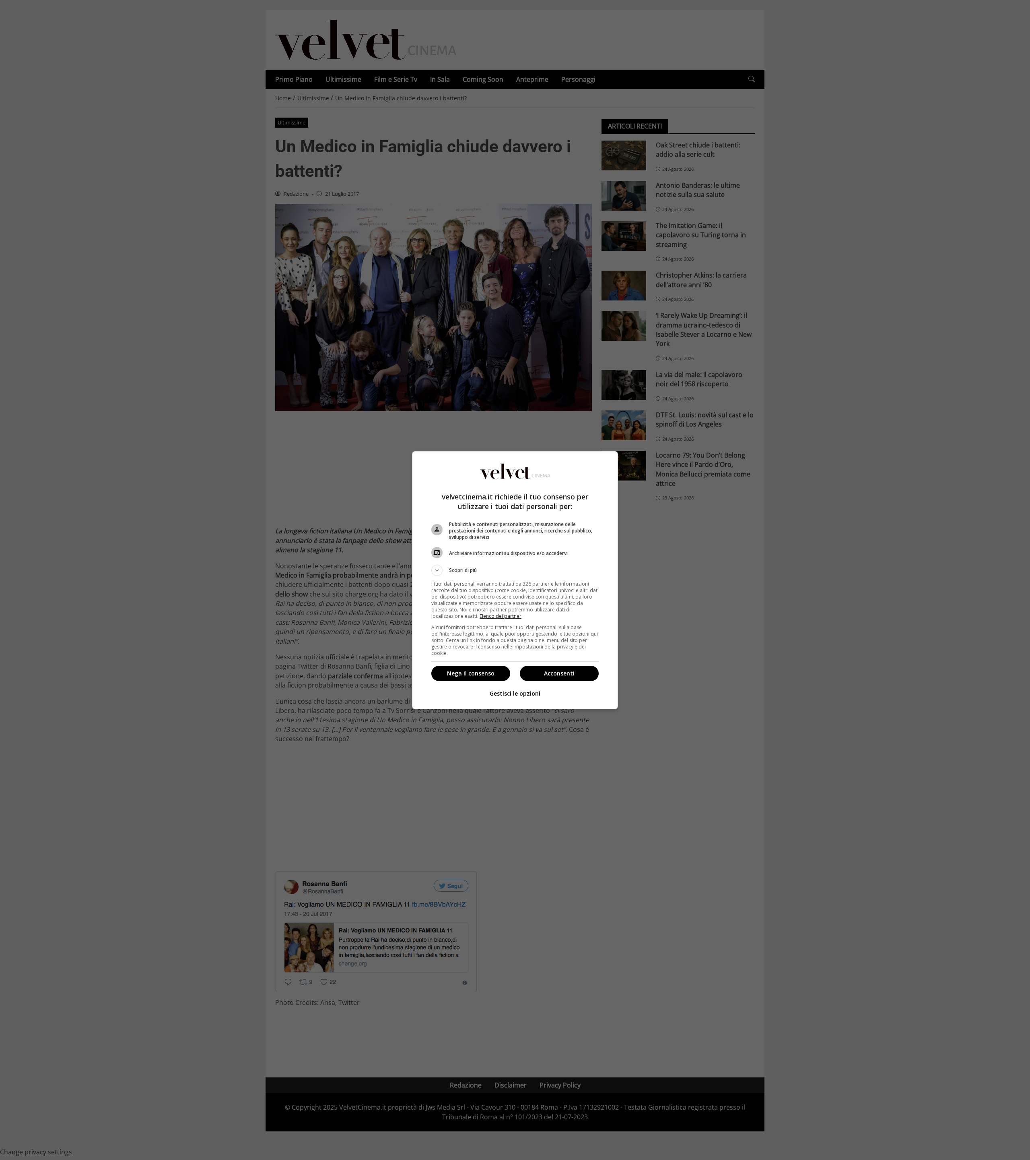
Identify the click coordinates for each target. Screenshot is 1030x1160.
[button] (515, 570)
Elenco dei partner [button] (500, 616)
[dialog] (515, 580)
